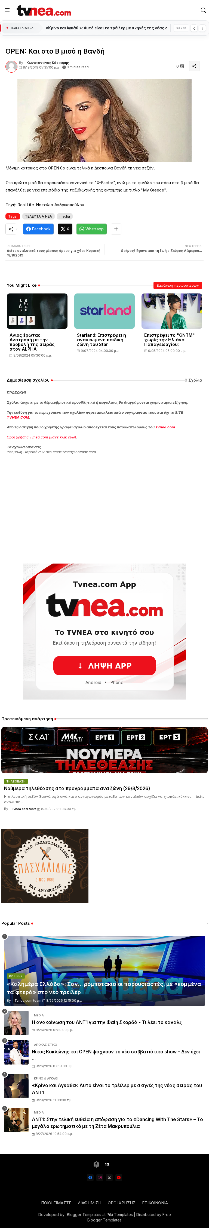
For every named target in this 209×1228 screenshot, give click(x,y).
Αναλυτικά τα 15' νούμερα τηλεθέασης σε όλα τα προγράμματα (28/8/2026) (106, 28)
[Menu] (7, 10)
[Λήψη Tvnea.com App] (104, 632)
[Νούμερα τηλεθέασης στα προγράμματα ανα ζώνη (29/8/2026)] (104, 750)
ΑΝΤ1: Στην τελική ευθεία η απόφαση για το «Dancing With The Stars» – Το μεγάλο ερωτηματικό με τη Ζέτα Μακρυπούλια (117, 1123)
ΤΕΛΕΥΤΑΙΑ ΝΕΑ (38, 216)
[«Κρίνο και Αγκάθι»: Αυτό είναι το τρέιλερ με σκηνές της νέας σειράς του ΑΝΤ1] (16, 1086)
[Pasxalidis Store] (44, 901)
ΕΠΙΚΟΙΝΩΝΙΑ (155, 1202)
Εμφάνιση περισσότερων (178, 285)
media (65, 216)
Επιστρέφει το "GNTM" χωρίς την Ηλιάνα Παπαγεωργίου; (169, 340)
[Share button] (116, 229)
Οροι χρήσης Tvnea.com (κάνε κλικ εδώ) (41, 437)
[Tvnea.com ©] (43, 10)
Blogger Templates (84, 1214)
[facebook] (90, 1177)
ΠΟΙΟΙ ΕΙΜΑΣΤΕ (56, 1202)
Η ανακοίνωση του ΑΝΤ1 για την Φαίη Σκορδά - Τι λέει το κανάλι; (107, 1022)
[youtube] (118, 1177)
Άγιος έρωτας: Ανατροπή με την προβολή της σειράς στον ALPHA (32, 342)
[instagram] (99, 1177)
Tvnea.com (165, 427)
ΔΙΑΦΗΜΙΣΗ (89, 1202)
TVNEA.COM (18, 417)
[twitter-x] (109, 1177)
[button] (203, 10)
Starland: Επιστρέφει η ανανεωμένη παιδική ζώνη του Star (101, 340)
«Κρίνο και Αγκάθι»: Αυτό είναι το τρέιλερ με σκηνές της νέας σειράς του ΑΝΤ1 (117, 1089)
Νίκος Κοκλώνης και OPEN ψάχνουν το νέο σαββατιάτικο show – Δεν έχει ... (116, 1055)
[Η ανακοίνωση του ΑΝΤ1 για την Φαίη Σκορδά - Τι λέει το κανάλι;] (16, 1023)
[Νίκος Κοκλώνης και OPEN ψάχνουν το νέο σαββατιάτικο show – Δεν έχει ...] (16, 1052)
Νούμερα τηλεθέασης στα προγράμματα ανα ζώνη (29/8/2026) (77, 788)
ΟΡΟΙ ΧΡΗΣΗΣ (122, 1202)
